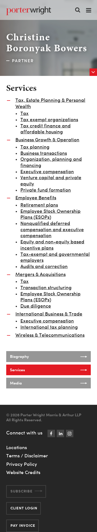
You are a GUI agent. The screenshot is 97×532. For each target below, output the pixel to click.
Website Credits (23, 472)
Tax (24, 113)
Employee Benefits (35, 198)
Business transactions (43, 153)
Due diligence (35, 306)
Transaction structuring (46, 287)
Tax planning (34, 147)
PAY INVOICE (22, 525)
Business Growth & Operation (47, 140)
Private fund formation (45, 190)
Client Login (23, 508)
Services (17, 369)
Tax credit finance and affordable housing (45, 129)
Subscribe (21, 491)
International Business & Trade (48, 314)
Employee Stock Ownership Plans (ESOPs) (50, 214)
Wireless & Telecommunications (50, 335)
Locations (16, 447)
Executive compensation (47, 171)
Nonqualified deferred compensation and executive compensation (52, 229)
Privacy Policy (21, 464)
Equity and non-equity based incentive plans (52, 245)
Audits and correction (44, 266)
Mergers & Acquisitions (40, 274)
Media (16, 382)
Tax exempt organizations (49, 119)
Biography (19, 356)
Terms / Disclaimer (27, 455)
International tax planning (49, 327)
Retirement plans (39, 205)
